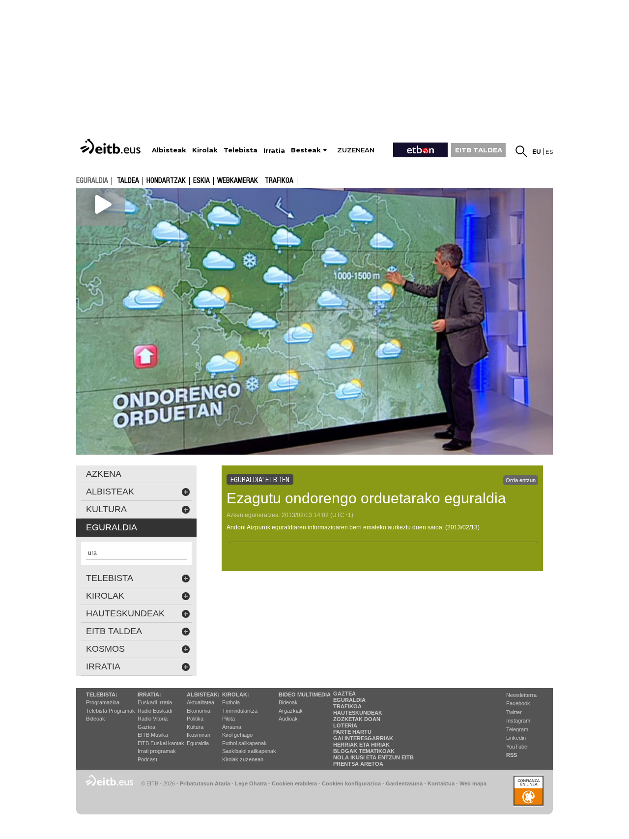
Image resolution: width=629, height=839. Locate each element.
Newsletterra (521, 695)
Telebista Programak (110, 711)
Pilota (228, 719)
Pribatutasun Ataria (205, 783)
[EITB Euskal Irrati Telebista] (111, 146)
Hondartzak (166, 181)
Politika (195, 719)
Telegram (517, 729)
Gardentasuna (404, 783)
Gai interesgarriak (363, 738)
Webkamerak (237, 181)
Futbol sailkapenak (244, 743)
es (549, 151)
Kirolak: (235, 694)
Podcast (147, 759)
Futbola (231, 702)
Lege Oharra (251, 783)
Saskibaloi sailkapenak (249, 751)
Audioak (288, 719)
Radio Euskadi (155, 711)
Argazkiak (291, 711)
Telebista (109, 578)
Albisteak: (203, 694)
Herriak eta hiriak (361, 745)
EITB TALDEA (478, 150)
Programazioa (102, 702)
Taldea (128, 181)
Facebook (518, 703)
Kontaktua (441, 783)
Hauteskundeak (357, 713)
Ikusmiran (198, 735)
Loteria (345, 725)
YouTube (516, 747)
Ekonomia (198, 711)
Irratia (103, 666)
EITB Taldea (114, 631)
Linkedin (516, 738)
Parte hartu (352, 732)
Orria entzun (521, 480)
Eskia (201, 181)
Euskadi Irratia (155, 702)
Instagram (518, 720)
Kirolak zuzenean (242, 759)
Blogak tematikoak (364, 751)
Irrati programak (157, 751)
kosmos (105, 649)
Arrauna (231, 727)
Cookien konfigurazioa (351, 783)
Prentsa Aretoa (358, 764)
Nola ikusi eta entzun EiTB (373, 757)
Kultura (195, 727)
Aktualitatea (200, 702)
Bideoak (95, 719)
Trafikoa (279, 181)
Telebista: (101, 694)
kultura (106, 509)
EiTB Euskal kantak (161, 743)
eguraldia (92, 180)
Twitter (514, 712)
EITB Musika (153, 735)
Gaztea (146, 727)
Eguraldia (198, 743)
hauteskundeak (125, 613)
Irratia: (149, 694)
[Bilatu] (521, 151)
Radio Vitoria (153, 719)
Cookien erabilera (294, 783)
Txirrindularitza (239, 711)
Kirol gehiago (237, 735)
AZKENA (103, 474)
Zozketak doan (356, 719)
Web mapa (472, 783)
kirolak (105, 596)
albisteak (110, 491)
